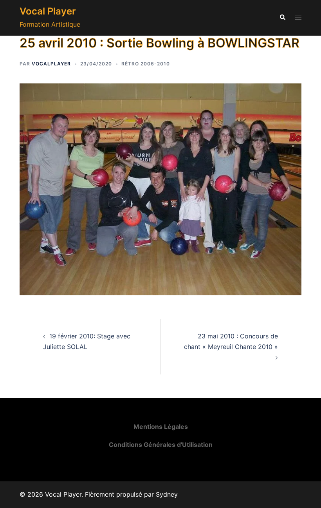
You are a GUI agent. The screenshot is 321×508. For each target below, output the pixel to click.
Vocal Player (48, 11)
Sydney (167, 494)
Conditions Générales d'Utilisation (161, 444)
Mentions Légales (160, 426)
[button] (282, 17)
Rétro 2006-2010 (145, 64)
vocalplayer (51, 64)
